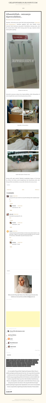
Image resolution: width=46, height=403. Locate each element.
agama (15, 359)
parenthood (8, 364)
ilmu (34, 361)
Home (23, 189)
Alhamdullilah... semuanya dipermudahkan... (18, 15)
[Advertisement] (23, 319)
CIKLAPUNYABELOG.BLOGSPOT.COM (23, 3)
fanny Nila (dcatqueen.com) (17, 331)
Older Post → (37, 189)
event (18, 361)
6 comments (18, 19)
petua (13, 364)
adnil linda (13, 346)
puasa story (24, 364)
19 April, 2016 (15, 195)
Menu (23, 8)
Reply (10, 200)
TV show (8, 359)
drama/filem (13, 361)
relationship (29, 364)
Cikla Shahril (14, 205)
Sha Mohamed (14, 342)
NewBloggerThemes (18, 400)
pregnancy (19, 364)
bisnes (26, 359)
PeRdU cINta (11, 214)
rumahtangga (9, 366)
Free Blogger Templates (30, 400)
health (26, 361)
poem (15, 364)
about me (12, 359)
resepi (33, 364)
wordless (29, 366)
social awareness (21, 366)
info (36, 361)
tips (25, 366)
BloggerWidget (37, 350)
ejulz (11, 339)
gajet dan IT (22, 361)
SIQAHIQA (10, 231)
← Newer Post (8, 189)
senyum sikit (14, 366)
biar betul (22, 359)
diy (10, 361)
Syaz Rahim (13, 335)
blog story (30, 359)
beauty (18, 359)
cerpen (7, 361)
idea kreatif (30, 361)
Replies (11, 203)
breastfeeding (35, 359)
